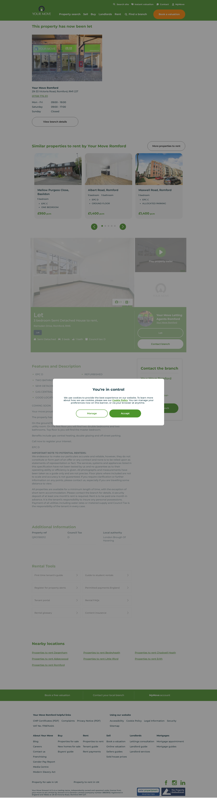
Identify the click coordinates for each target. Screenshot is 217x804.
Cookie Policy (120, 400)
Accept (125, 413)
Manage (92, 413)
